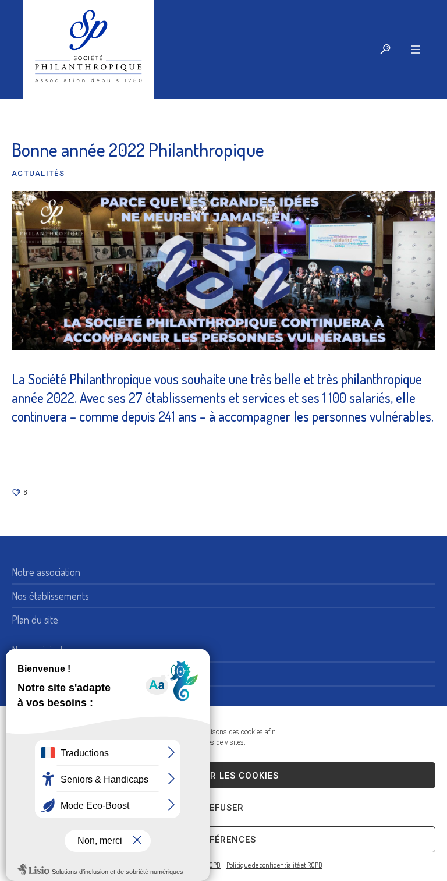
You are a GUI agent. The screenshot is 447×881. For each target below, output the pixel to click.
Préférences (223, 839)
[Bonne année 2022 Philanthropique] (223, 269)
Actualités (38, 173)
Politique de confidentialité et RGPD (274, 865)
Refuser (223, 807)
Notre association (46, 571)
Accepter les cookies (223, 775)
